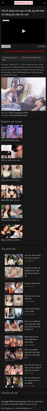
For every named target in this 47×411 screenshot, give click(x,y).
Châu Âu (12, 113)
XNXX (26, 113)
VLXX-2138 (13, 115)
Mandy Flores (22, 115)
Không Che (19, 113)
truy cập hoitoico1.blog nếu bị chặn (24, 51)
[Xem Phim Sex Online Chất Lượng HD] (23, 3)
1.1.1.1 (19, 57)
